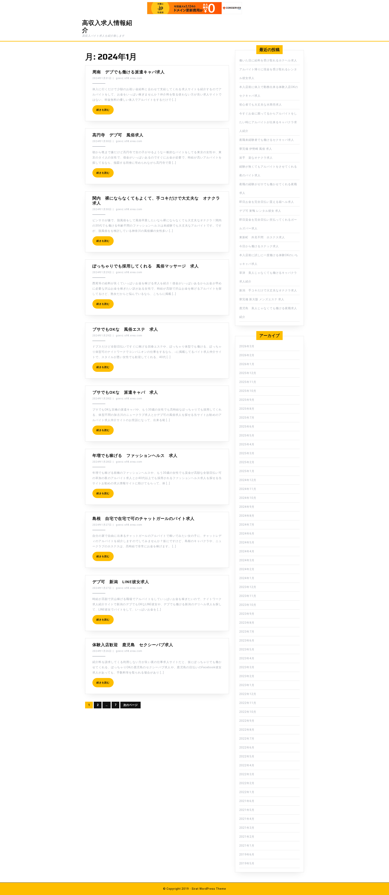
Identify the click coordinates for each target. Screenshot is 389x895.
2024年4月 (246, 551)
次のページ (130, 705)
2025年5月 (246, 435)
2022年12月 (247, 694)
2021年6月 (246, 801)
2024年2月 (246, 569)
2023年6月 (246, 640)
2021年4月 (246, 819)
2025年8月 (246, 409)
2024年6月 (246, 533)
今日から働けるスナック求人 (259, 246)
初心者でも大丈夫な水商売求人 (260, 105)
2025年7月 (246, 418)
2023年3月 (246, 667)
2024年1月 (246, 578)
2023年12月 (247, 587)
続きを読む (103, 110)
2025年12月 (247, 373)
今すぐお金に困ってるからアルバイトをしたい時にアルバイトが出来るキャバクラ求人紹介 (268, 122)
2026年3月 (246, 346)
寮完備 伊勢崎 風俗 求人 (255, 149)
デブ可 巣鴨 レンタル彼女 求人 (260, 211)
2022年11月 (247, 703)
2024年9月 (246, 507)
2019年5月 (246, 863)
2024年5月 (246, 542)
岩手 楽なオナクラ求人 (256, 158)
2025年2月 (246, 462)
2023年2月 (246, 676)
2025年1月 (246, 471)
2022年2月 (246, 783)
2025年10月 (247, 391)
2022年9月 (246, 721)
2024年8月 (246, 516)
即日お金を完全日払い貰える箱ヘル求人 (266, 202)
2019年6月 (246, 854)
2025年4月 (246, 444)
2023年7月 (246, 632)
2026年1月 (246, 364)
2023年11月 (247, 596)
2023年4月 (246, 658)
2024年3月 (246, 560)
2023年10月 (247, 605)
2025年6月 (246, 427)
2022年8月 (246, 730)
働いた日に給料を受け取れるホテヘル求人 (268, 60)
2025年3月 (246, 453)
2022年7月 (246, 739)
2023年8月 (246, 623)
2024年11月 (247, 489)
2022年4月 (246, 765)
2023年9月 (246, 614)
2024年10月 (247, 498)
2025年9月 (246, 400)
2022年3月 (246, 774)
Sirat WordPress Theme (209, 889)
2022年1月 (246, 792)
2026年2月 (246, 355)
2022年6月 (246, 747)
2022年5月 (246, 756)
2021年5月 (246, 810)
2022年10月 (247, 712)
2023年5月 (246, 649)
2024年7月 (246, 525)
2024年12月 (247, 480)
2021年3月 (246, 828)
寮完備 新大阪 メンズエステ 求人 (261, 299)
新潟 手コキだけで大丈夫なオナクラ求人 (268, 290)
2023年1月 (246, 685)
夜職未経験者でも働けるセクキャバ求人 (266, 140)
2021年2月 (246, 837)
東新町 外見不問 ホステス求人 (262, 237)
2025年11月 (247, 382)
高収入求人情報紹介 (107, 26)
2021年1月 (246, 846)
